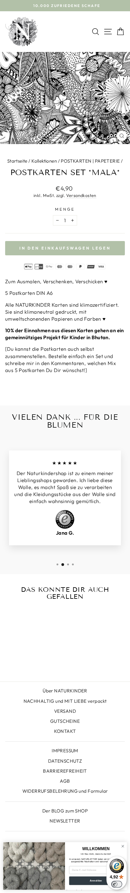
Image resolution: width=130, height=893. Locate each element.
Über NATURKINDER (65, 691)
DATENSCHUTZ (65, 761)
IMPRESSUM (65, 750)
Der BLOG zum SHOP (65, 811)
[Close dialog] (122, 846)
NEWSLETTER (65, 821)
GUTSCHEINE (65, 721)
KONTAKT (65, 731)
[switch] (116, 884)
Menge (65, 209)
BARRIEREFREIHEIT (65, 771)
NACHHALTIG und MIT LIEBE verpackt (65, 701)
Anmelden (96, 880)
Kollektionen (44, 161)
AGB (65, 781)
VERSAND (65, 711)
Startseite (17, 161)
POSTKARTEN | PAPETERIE (90, 161)
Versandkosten (81, 195)
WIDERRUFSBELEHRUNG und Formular (65, 791)
